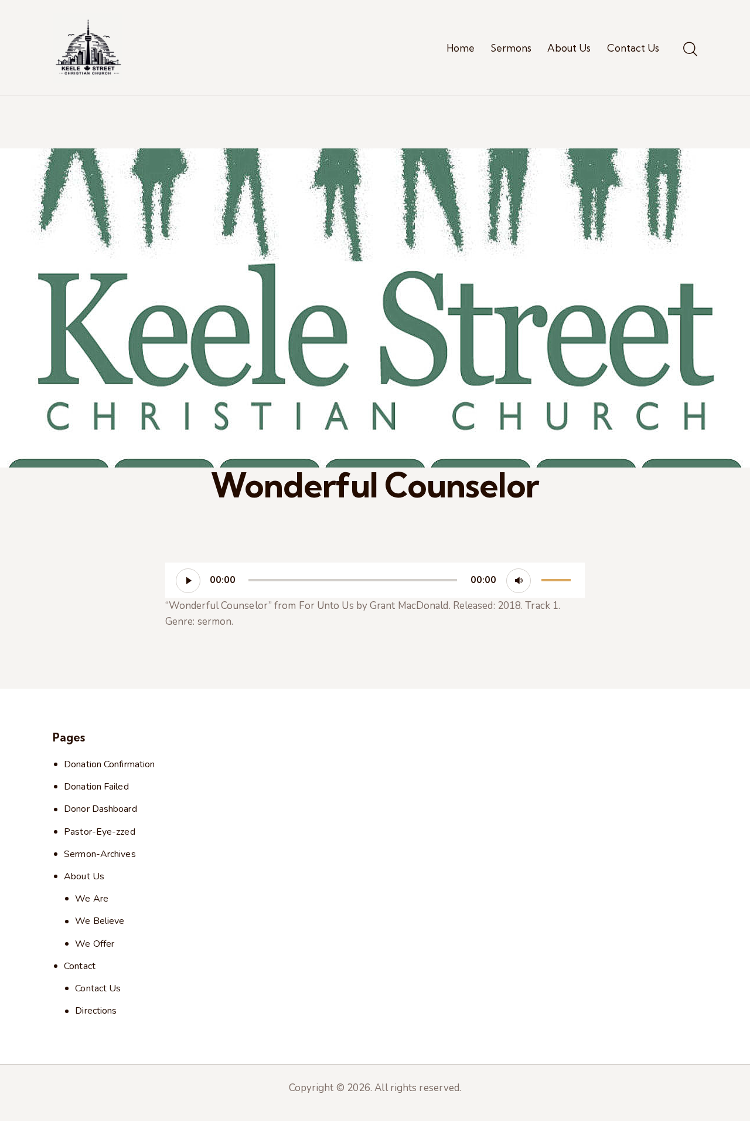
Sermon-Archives (100, 854)
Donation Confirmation (109, 764)
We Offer (94, 943)
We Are (91, 898)
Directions (96, 1010)
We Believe (99, 921)
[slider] (557, 579)
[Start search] (690, 49)
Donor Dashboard (100, 808)
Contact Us (98, 988)
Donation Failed (96, 786)
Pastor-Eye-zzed (99, 831)
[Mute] (518, 580)
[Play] (188, 580)
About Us (84, 876)
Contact (80, 966)
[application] (375, 580)
